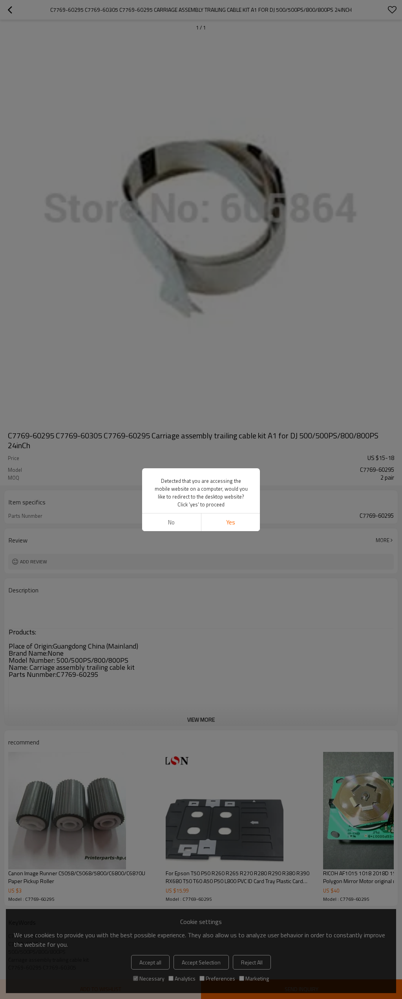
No (171, 522)
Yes (230, 522)
